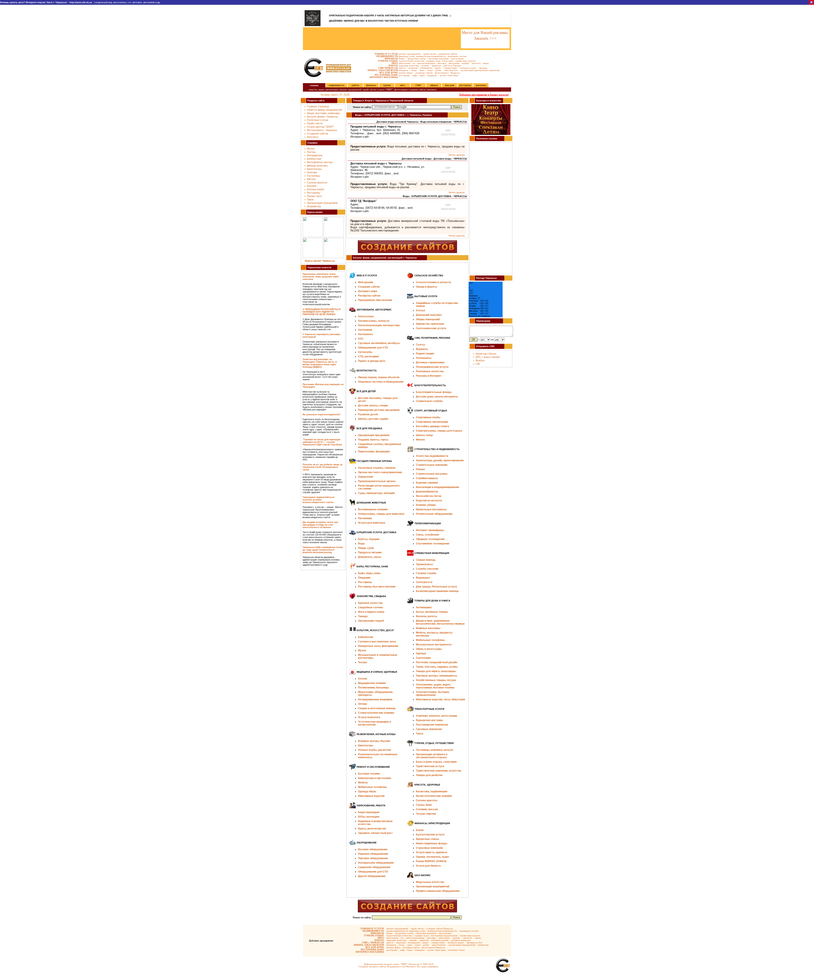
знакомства (494, 70)
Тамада (363, 616)
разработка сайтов (447, 54)
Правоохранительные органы (377, 481)
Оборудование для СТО (373, 871)
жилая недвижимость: (397, 931)
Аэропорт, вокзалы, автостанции (436, 715)
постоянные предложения (444, 935)
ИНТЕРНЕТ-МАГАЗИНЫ (384, 77)
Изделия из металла (429, 500)
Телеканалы (423, 358)
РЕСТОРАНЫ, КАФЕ (386, 75)
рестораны (404, 75)
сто (413, 63)
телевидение (426, 68)
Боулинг (312, 186)
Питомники (365, 518)
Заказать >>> (485, 38)
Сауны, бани (424, 804)
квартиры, (404, 56)
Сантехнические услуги (431, 328)
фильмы (483, 68)
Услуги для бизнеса (428, 865)
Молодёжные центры (320, 162)
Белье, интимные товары (432, 611)
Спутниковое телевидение (432, 543)
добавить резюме (440, 940)
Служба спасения (427, 568)
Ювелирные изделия (371, 795)
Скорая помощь (426, 559)
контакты (431, 89)
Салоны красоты (317, 182)
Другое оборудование (372, 876)
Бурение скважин (427, 482)
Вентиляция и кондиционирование (437, 487)
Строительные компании (431, 464)
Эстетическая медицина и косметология (374, 723)
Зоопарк (312, 172)
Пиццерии (364, 577)
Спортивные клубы (428, 417)
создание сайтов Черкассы (439, 928)
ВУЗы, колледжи (368, 816)
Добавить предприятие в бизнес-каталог (484, 94)
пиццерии (432, 75)
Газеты (420, 344)
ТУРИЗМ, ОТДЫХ (388, 61)
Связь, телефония (427, 534)
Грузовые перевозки (429, 729)
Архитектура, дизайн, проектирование (440, 460)
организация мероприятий (474, 70)
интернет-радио (468, 68)
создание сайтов (417, 89)
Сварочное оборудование (374, 867)
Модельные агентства (430, 882)
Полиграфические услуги (432, 366)
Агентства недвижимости (432, 455)
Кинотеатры (314, 169)
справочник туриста (465, 61)
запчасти (476, 63)
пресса (402, 68)
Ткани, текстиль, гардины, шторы (437, 666)
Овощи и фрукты (426, 286)
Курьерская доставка (429, 720)
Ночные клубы (315, 189)
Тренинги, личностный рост (375, 833)
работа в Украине (452, 65)
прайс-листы (429, 54)
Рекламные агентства (430, 371)
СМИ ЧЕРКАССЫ (388, 68)
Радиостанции (425, 353)
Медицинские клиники (372, 683)
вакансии (436, 65)
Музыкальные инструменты (434, 644)
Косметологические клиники (434, 795)
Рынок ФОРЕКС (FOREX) (431, 861)
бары (422, 75)
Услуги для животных (371, 522)
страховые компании (438, 58)
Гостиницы (313, 175)
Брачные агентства (370, 602)
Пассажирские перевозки (432, 724)
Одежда (421, 653)
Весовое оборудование (372, 849)
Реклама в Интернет (429, 375)
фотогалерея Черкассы (433, 947)
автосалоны (404, 63)
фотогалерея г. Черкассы (447, 72)
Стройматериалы (427, 478)
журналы (413, 68)
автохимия (454, 63)
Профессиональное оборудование (438, 890)
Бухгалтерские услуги (430, 834)
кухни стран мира (449, 75)
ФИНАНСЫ (391, 58)
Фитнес (311, 179)
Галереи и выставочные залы (377, 641)
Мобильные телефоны (372, 787)
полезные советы (423, 72)
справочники (450, 68)
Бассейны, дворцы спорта (432, 426)
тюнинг (465, 63)
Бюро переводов (368, 812)
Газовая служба (426, 573)
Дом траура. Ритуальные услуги (436, 586)
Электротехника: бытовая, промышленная (432, 693)
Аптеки (362, 678)
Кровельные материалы (431, 509)
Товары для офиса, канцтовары (436, 671)
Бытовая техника (369, 773)
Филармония (314, 155)
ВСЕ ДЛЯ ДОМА (388, 72)
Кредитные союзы (427, 839)
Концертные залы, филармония (378, 646)
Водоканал (423, 577)
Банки (420, 830)
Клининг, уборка (426, 504)
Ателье (420, 310)
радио (438, 68)
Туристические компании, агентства (438, 770)
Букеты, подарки (368, 539)
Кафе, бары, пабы (369, 573)
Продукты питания (370, 552)
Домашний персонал (429, 314)
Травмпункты (424, 564)
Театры (311, 152)
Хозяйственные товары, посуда (436, 680)
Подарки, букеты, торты (373, 439)
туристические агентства (411, 61)
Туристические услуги (430, 766)
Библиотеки (314, 158)
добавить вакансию (460, 940)
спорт (430, 70)
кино (422, 70)
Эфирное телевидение (430, 539)
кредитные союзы (416, 58)
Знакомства (314, 206)
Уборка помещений (428, 319)
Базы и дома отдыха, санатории (436, 761)
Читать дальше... (457, 155)
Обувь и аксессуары (429, 648)
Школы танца (424, 435)
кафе (415, 75)
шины (486, 63)
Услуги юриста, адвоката (431, 852)
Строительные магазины (431, 473)
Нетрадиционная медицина (375, 699)
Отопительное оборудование (434, 513)
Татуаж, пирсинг (426, 813)
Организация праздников (322, 202)
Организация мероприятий (432, 886)
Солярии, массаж (427, 809)
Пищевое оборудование (373, 853)
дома (412, 56)
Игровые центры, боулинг (374, 741)
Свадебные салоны (370, 607)
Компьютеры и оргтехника (374, 778)
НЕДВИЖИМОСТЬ (387, 56)
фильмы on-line (474, 942)
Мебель (363, 782)
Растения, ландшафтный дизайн (436, 662)
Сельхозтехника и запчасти (433, 282)
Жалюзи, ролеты (426, 616)
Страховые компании (429, 847)
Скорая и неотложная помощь (377, 708)
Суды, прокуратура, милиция (376, 493)
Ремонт (420, 469)
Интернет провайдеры (430, 530)
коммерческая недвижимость (431, 56)
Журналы (422, 349)
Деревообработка (427, 491)
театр (414, 70)
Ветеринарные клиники (372, 509)
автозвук (442, 63)
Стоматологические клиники (376, 712)
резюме (425, 65)
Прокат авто (314, 196)
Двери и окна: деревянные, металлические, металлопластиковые (440, 622)
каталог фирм (406, 72)
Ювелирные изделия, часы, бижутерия (440, 699)
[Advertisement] (381, 38)
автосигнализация (426, 63)
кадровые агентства (409, 65)
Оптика (362, 703)
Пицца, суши (366, 548)
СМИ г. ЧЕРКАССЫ (373, 942)
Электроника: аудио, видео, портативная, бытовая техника (435, 686)
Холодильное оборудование (376, 862)
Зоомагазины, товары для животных (381, 513)
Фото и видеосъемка (371, 611)
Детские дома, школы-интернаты (437, 396)
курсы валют (457, 58)
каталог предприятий (409, 54)
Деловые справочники (430, 362)
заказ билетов (451, 70)
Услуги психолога (369, 717)
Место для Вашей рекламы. (485, 32)
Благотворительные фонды (434, 392)
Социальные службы (429, 401)
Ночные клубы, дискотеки (374, 749)
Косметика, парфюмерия (431, 791)
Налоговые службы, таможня (376, 467)
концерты (403, 70)
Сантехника (423, 657)
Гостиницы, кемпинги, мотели (434, 749)
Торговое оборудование (373, 858)
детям (438, 70)
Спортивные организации (432, 421)
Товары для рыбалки (429, 775)
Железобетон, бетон (428, 496)
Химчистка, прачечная (430, 323)
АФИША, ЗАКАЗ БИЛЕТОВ (382, 70)
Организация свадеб (371, 620)
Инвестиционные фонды (431, 843)
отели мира (447, 61)
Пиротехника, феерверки (374, 451)
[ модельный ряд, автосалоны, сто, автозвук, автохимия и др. (80, 2)
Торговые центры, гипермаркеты (436, 675)
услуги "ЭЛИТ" (385, 89)
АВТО (394, 63)
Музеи (311, 148)
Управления (365, 476)
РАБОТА (393, 65)
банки (402, 58)
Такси (310, 199)
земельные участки (457, 56)
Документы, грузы (369, 556)
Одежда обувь (367, 791)
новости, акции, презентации (323, 89)
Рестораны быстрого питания (376, 586)
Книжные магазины (428, 628)
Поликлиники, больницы (373, 687)
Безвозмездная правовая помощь (437, 591)
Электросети (424, 582)
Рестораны (313, 192)
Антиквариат (424, 607)
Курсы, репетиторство (372, 828)
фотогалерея (400, 89)
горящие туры (433, 61)
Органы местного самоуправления (380, 472)
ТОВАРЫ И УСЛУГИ (386, 54)
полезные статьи (456, 950)
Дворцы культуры (317, 165)
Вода (361, 543)
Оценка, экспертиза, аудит (432, 856)
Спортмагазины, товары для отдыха (439, 430)
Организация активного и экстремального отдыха (431, 756)
